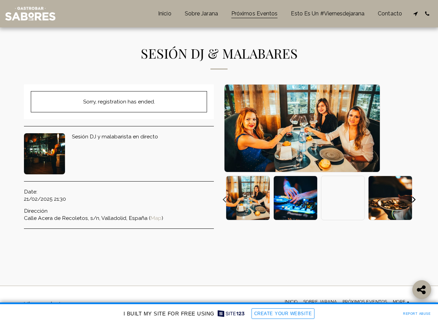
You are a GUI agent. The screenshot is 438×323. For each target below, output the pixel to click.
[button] (415, 13)
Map (156, 218)
